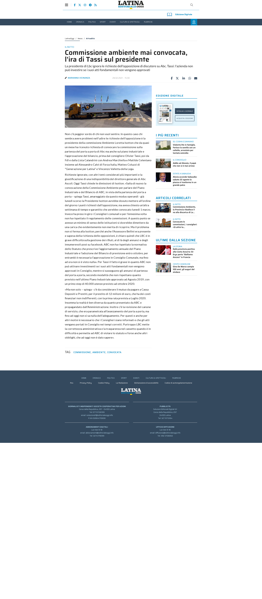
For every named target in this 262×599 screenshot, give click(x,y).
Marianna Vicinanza (79, 78)
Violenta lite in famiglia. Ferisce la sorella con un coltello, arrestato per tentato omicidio (184, 149)
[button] (68, 5)
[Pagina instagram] (83, 5)
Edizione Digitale (183, 14)
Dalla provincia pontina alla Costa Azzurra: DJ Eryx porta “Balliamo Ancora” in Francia (184, 253)
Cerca (191, 5)
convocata (114, 352)
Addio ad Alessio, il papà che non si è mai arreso (184, 164)
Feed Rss (94, 5)
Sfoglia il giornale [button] (184, 111)
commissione (82, 352)
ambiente (99, 352)
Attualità (90, 38)
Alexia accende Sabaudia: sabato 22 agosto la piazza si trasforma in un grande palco (185, 181)
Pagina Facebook (73, 5)
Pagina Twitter (78, 5)
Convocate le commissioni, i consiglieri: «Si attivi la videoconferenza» (185, 224)
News (80, 38)
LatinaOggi (69, 38)
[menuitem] (69, 22)
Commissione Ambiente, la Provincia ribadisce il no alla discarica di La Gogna (184, 210)
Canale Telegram (89, 5)
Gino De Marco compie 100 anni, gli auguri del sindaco (184, 269)
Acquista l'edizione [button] (184, 118)
